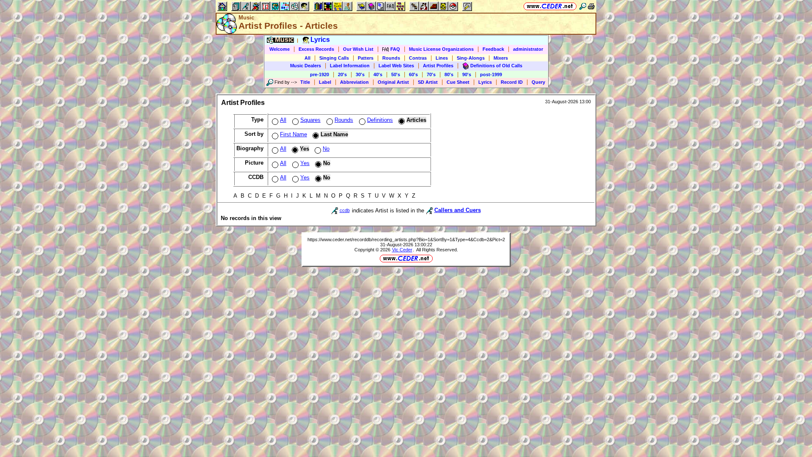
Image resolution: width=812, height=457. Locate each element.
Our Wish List (358, 49)
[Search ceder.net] (582, 6)
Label (325, 82)
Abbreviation (354, 82)
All (307, 58)
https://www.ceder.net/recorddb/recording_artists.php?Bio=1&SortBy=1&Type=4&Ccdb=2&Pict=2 (406, 239)
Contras (418, 58)
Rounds (391, 58)
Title (305, 82)
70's (431, 74)
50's (395, 74)
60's (413, 74)
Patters (365, 58)
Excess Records (316, 49)
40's (377, 74)
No (326, 149)
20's (342, 74)
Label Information (350, 65)
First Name (293, 134)
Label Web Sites (396, 65)
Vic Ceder (402, 249)
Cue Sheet (458, 82)
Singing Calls (334, 58)
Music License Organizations (441, 49)
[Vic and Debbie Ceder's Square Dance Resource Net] (550, 6)
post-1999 (491, 74)
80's (448, 74)
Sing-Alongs (471, 58)
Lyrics (485, 82)
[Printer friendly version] (591, 6)
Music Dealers (305, 65)
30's (360, 74)
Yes (305, 163)
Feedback (493, 49)
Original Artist (393, 82)
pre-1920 (319, 74)
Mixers (501, 58)
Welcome (279, 49)
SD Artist (428, 82)
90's (466, 74)
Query (538, 82)
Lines (442, 58)
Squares (310, 120)
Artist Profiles (438, 65)
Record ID (512, 82)
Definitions (380, 120)
